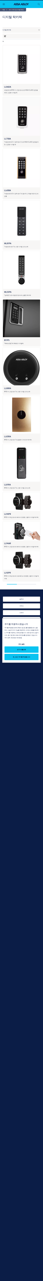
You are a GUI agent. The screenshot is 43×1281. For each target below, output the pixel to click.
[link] (5, 10)
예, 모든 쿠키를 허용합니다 (21, 657)
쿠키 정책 (7, 638)
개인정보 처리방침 (16, 638)
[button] (16, 10)
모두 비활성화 (21, 649)
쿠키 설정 (21, 644)
